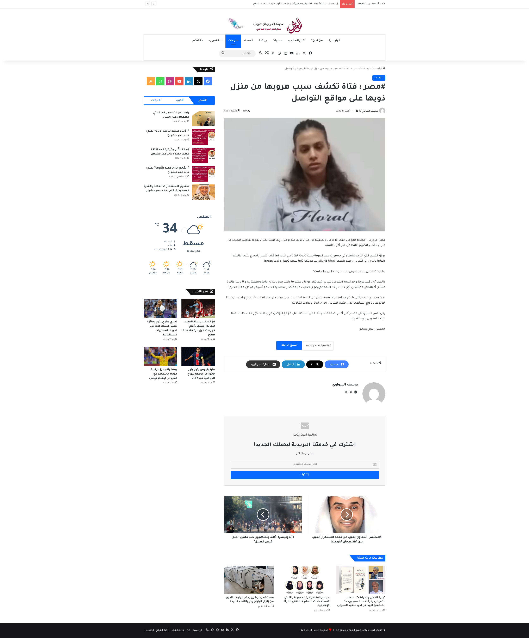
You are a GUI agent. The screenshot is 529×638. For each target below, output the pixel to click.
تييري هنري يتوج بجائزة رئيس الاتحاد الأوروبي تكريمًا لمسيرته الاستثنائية (298, 4)
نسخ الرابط (289, 345)
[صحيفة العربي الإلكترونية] (264, 26)
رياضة (263, 40)
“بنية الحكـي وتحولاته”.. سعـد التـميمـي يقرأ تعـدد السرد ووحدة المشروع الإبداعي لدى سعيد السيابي (361, 601)
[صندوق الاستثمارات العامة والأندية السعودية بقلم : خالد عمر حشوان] (203, 192)
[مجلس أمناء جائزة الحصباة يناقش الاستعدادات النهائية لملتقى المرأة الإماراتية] (305, 580)
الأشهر (203, 100)
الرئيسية (334, 40)
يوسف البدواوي (370, 111)
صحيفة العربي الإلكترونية (314, 630)
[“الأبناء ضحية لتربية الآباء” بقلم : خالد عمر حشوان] (203, 137)
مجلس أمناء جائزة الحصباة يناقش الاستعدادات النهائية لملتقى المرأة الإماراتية (307, 601)
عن (188, 630)
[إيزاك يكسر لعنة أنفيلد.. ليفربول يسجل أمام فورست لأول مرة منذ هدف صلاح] (198, 308)
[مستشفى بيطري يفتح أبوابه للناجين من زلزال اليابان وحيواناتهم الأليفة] (249, 580)
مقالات (199, 40)
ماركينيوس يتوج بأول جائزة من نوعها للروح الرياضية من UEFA (201, 374)
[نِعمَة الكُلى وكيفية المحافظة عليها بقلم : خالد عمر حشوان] (203, 155)
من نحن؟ (317, 40)
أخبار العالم (298, 40)
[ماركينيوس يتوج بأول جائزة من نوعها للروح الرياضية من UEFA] (198, 356)
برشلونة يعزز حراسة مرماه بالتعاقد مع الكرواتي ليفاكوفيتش (163, 374)
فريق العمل (177, 630)
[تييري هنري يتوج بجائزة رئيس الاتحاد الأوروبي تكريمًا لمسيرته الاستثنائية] (160, 308)
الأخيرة (180, 100)
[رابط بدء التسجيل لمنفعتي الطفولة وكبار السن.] (203, 118)
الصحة (248, 40)
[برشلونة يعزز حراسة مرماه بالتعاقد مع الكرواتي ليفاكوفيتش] (160, 356)
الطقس (217, 40)
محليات (277, 40)
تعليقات (156, 100)
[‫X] (350, 392)
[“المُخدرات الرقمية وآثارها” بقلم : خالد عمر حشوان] (203, 174)
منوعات (233, 40)
